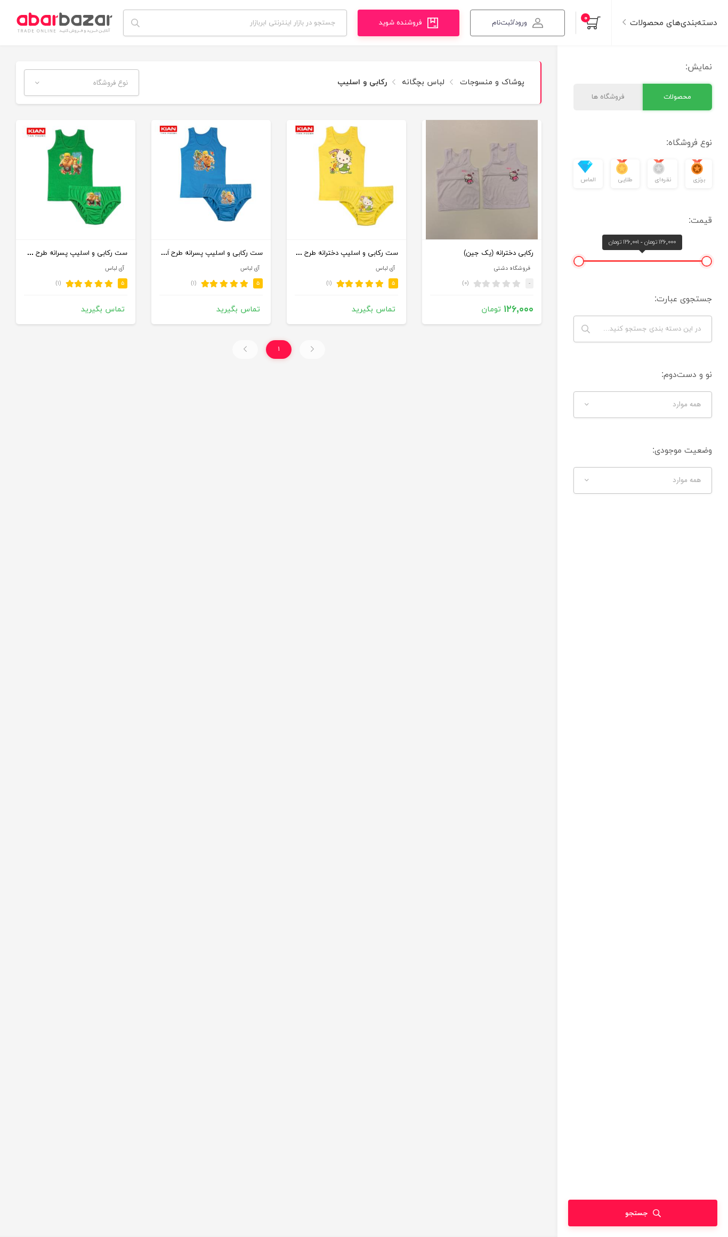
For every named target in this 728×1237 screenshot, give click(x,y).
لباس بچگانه (422, 82)
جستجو (636, 1213)
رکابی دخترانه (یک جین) (498, 253)
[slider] (706, 261)
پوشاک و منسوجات (490, 82)
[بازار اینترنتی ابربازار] (64, 22)
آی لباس (385, 268)
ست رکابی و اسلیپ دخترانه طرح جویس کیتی (331, 253)
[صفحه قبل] (312, 349)
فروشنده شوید (400, 23)
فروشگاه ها (608, 97)
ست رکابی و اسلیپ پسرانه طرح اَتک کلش (201, 253)
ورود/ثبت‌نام (509, 23)
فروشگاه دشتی (512, 268)
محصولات (677, 97)
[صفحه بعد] (245, 349)
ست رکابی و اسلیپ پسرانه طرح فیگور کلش (63, 253)
